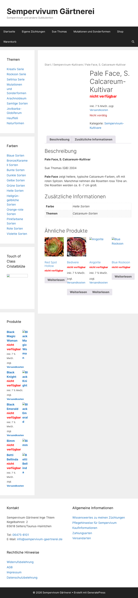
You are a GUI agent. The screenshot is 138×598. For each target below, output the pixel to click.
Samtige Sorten (17, 103)
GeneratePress (96, 592)
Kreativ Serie (15, 69)
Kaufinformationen (84, 528)
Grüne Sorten (16, 185)
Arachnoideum (16, 98)
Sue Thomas (59, 31)
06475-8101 (20, 534)
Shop (120, 31)
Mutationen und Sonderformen (92, 31)
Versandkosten (99, 110)
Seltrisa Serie (16, 79)
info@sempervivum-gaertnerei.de (39, 539)
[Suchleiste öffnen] (133, 42)
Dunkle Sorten (16, 175)
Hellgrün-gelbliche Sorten (13, 200)
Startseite (9, 31)
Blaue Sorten (15, 155)
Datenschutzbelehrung (22, 577)
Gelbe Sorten (16, 180)
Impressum (14, 572)
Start (48, 64)
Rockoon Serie (16, 74)
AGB (10, 567)
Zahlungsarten (82, 533)
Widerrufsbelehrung (20, 562)
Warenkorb (9, 41)
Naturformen (15, 123)
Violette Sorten (17, 233)
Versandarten (81, 538)
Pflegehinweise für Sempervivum (94, 522)
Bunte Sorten (16, 170)
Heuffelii (12, 118)
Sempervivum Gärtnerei (50, 11)
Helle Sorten (15, 190)
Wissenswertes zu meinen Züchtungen (98, 517)
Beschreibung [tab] (60, 139)
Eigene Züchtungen (33, 31)
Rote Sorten (15, 228)
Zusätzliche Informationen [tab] (93, 139)
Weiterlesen (56, 280)
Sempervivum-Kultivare (68, 64)
